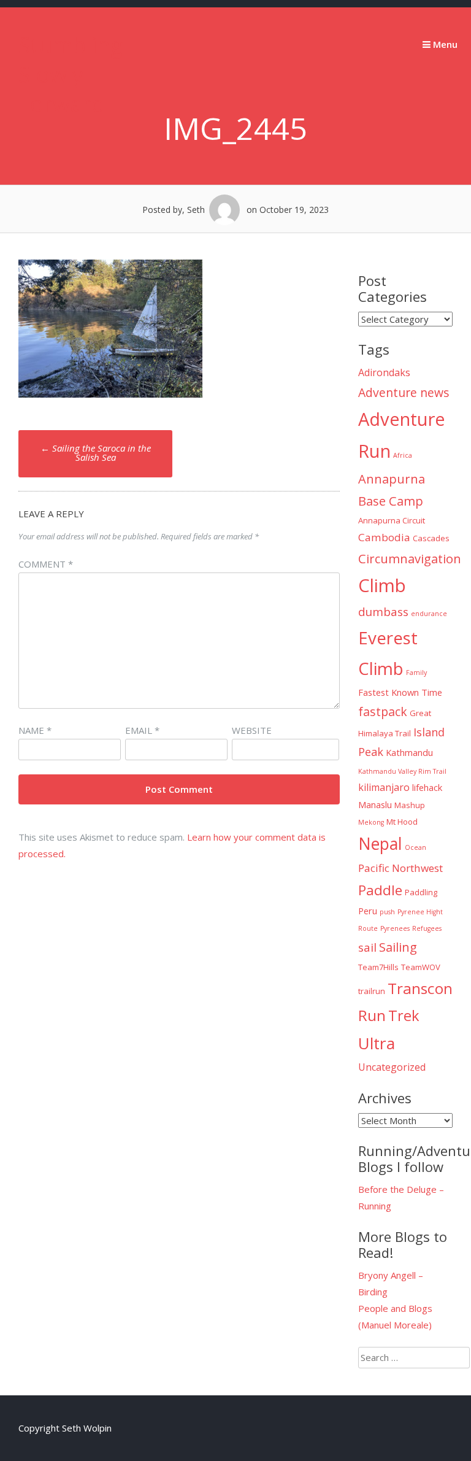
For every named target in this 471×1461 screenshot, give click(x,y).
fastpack (382, 711)
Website (252, 730)
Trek (403, 1015)
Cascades (431, 538)
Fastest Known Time (400, 692)
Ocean (415, 847)
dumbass (383, 612)
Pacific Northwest (400, 868)
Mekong (371, 822)
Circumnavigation (409, 558)
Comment (45, 564)
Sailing (398, 946)
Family (416, 672)
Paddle (380, 890)
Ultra (376, 1043)
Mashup (409, 805)
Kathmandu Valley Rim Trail (402, 771)
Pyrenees (395, 928)
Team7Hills (378, 967)
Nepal (380, 844)
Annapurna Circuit (391, 520)
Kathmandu (409, 752)
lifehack (427, 787)
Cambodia (384, 537)
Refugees (427, 928)
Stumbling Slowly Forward (70, 74)
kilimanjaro (384, 787)
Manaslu (375, 804)
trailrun (371, 990)
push (387, 912)
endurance (429, 613)
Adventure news (404, 392)
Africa (402, 455)
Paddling (421, 892)
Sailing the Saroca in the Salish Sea (95, 452)
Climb (382, 585)
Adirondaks (384, 372)
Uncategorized (392, 1067)
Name (35, 730)
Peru (367, 910)
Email (142, 730)
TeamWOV (420, 967)
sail (367, 947)
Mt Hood (402, 821)
